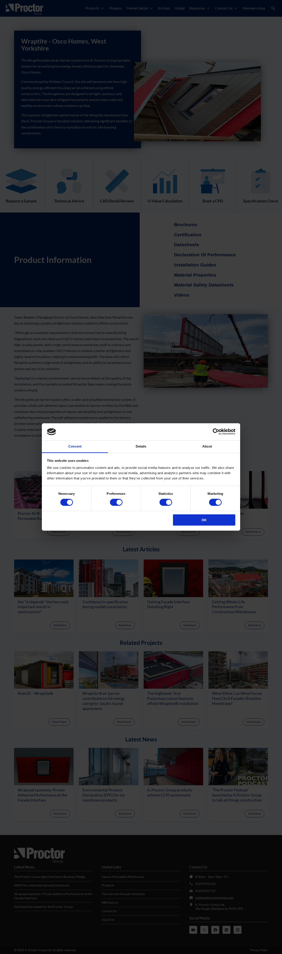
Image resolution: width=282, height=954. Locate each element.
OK (204, 520)
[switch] (116, 502)
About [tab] (207, 446)
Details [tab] (141, 446)
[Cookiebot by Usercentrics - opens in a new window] (216, 431)
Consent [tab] (75, 446)
